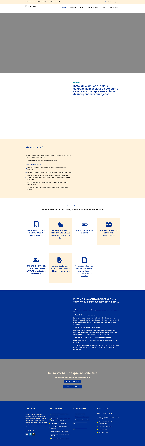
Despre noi (72, 7)
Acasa (64, 7)
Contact (103, 7)
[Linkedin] (30, 434)
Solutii (81, 7)
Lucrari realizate (93, 7)
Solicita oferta (114, 7)
